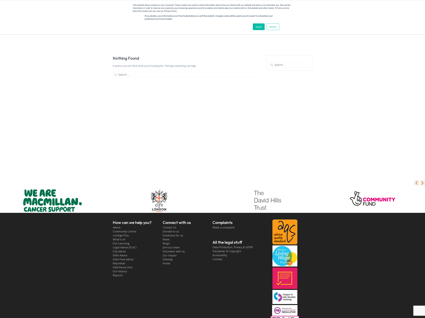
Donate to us (171, 231)
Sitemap (168, 259)
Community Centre (124, 231)
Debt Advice (120, 255)
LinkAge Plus (121, 235)
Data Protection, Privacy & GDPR (232, 247)
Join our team (171, 247)
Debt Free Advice (123, 259)
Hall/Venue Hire (122, 267)
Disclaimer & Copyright (226, 251)
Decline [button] (272, 26)
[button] (422, 182)
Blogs (166, 243)
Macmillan (119, 263)
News (166, 239)
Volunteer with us (174, 251)
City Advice (119, 251)
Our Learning (121, 243)
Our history (120, 271)
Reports (118, 275)
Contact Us (169, 227)
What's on (119, 239)
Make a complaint (223, 227)
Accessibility (219, 255)
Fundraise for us (173, 235)
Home (166, 263)
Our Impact (170, 255)
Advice (117, 227)
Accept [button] (259, 26)
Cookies (217, 259)
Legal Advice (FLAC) (124, 247)
